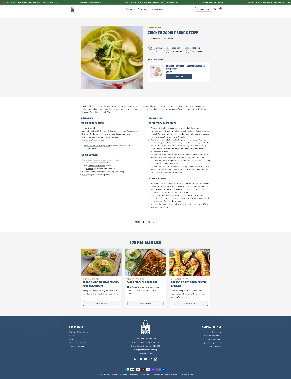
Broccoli (89, 160)
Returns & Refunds (77, 343)
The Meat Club (108, 374)
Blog (71, 339)
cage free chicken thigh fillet (97, 146)
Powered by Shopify (120, 374)
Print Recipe (168, 38)
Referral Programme (213, 335)
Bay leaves (115, 131)
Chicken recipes (154, 28)
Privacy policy (144, 374)
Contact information (171, 374)
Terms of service (157, 374)
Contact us (217, 332)
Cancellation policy (187, 374)
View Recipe (101, 303)
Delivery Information (78, 332)
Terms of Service (76, 346)
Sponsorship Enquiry (212, 343)
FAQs (71, 335)
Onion (88, 140)
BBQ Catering (215, 346)
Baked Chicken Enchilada (142, 282)
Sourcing (142, 9)
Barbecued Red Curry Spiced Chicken (188, 284)
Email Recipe (155, 38)
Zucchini (89, 169)
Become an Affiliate (213, 339)
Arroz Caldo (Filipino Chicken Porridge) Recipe (101, 284)
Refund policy (133, 374)
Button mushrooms (96, 166)
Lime (84, 174)
